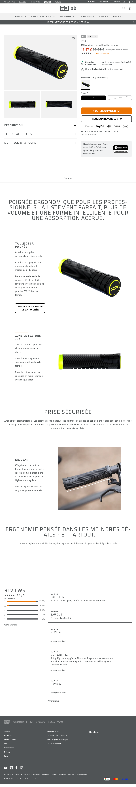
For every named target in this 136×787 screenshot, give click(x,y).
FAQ (6, 744)
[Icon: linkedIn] (11, 767)
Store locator (103, 2)
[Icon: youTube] (5, 767)
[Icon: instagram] (21, 767)
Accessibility (24, 779)
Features (68, 178)
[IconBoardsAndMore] (7, 722)
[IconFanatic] (35, 1)
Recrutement (9, 748)
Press (6, 756)
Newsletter (94, 732)
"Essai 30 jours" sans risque (57, 739)
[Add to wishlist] (73, 38)
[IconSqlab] (47, 1)
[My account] (124, 2)
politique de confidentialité (77, 775)
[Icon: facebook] (16, 767)
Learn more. (119, 69)
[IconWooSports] (58, 1)
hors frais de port (122, 50)
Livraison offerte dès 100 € (57, 735)
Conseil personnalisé (54, 744)
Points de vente (10, 739)
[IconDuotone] (9, 1)
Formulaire (8, 735)
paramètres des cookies (39, 779)
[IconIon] (22, 1)
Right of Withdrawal (11, 779)
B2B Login (91, 2)
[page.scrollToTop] (132, 780)
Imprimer (45, 775)
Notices (7, 752)
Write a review (10, 625)
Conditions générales (58, 775)
